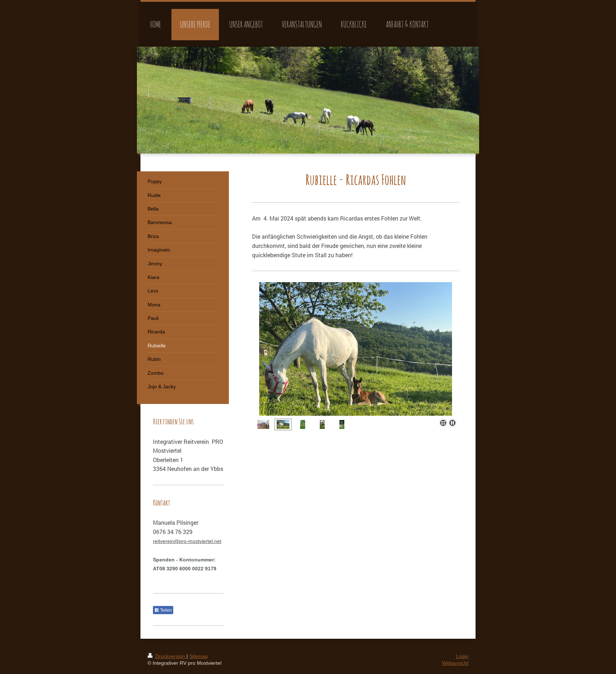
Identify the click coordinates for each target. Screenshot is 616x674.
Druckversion (170, 656)
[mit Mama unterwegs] (341, 424)
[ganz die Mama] (322, 424)
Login (462, 656)
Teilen (165, 610)
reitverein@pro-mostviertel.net (187, 541)
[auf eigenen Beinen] (302, 424)
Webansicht (455, 663)
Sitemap (198, 656)
